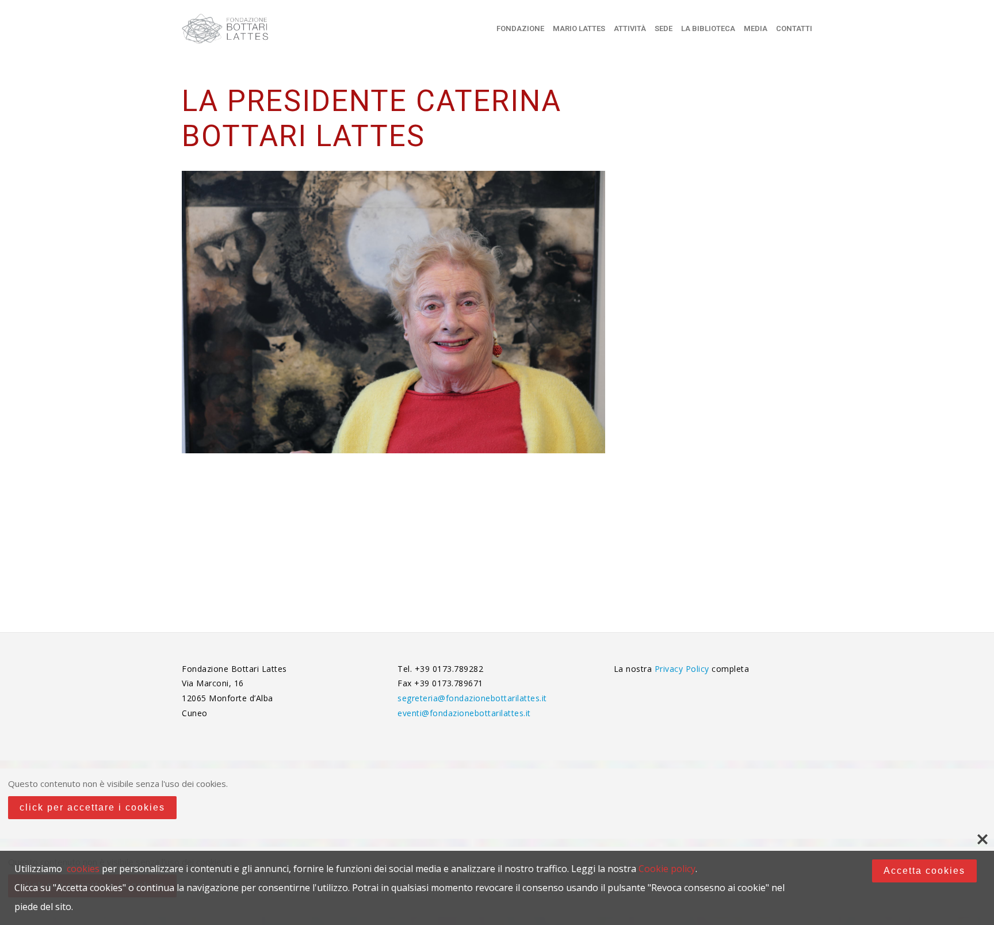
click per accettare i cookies (92, 807)
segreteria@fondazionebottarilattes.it (472, 698)
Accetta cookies (924, 871)
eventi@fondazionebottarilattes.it (464, 713)
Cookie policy (667, 868)
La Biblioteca (708, 28)
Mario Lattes (579, 28)
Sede (663, 28)
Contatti (794, 28)
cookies (83, 868)
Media (755, 28)
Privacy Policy (683, 668)
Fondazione (520, 28)
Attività (630, 28)
